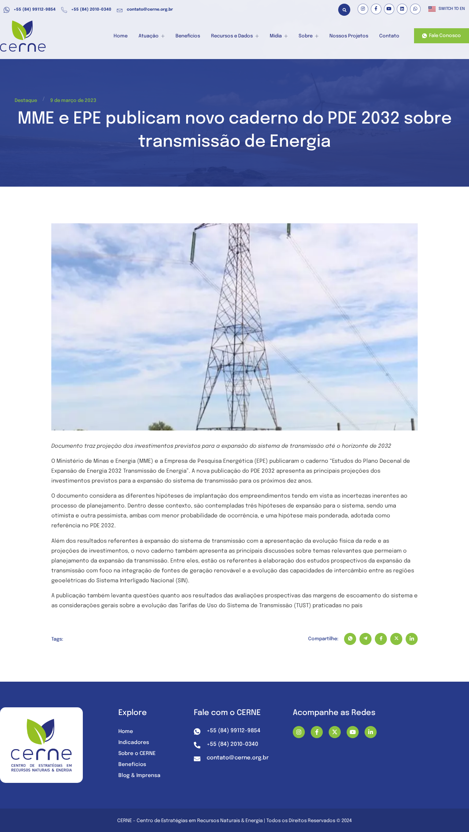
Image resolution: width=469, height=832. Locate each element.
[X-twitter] (335, 732)
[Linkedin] (402, 9)
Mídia (276, 36)
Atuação (149, 36)
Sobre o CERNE (137, 753)
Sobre (306, 36)
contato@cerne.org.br (150, 9)
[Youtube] (389, 9)
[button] (344, 10)
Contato (389, 36)
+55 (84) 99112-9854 (35, 9)
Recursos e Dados (232, 36)
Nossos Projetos (348, 36)
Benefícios (188, 36)
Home (121, 36)
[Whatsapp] (415, 9)
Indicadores (133, 742)
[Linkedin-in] (371, 732)
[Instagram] (363, 9)
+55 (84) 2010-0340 (91, 9)
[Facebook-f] (376, 9)
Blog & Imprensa (139, 775)
